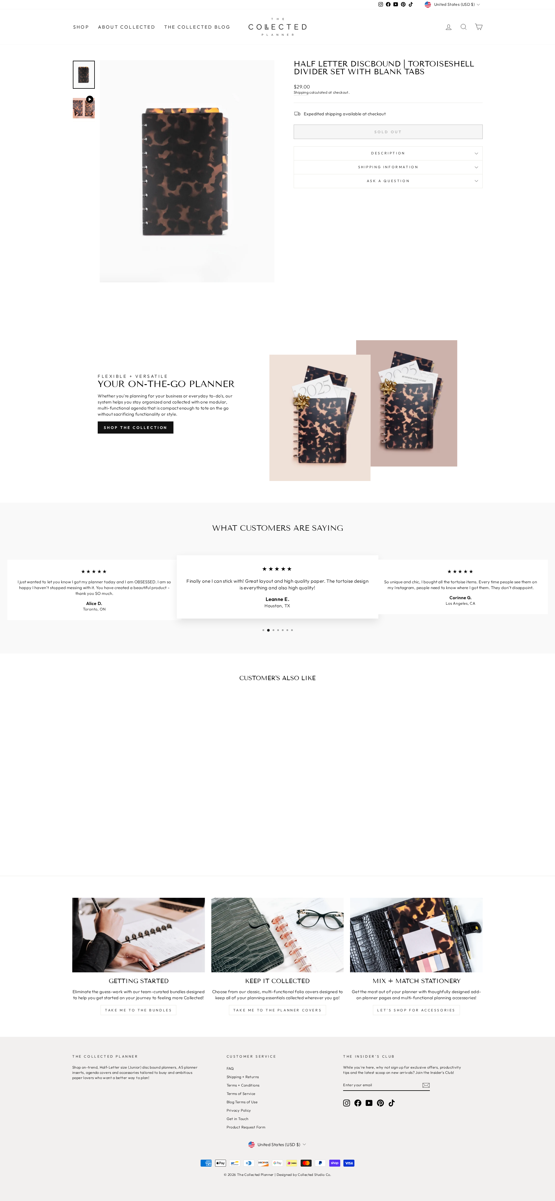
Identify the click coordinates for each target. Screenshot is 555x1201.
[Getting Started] (138, 935)
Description (388, 153)
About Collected (127, 27)
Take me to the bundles (138, 1010)
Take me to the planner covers (277, 1010)
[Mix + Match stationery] (416, 935)
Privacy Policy (239, 1110)
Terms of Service (241, 1093)
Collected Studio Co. (314, 1174)
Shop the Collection (135, 427)
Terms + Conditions (243, 1085)
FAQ (230, 1068)
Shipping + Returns (243, 1076)
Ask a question (388, 181)
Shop (81, 27)
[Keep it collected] (277, 935)
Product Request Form (246, 1127)
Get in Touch (238, 1118)
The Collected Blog (197, 27)
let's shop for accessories (416, 1010)
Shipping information (388, 167)
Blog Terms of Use (242, 1102)
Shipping (301, 92)
